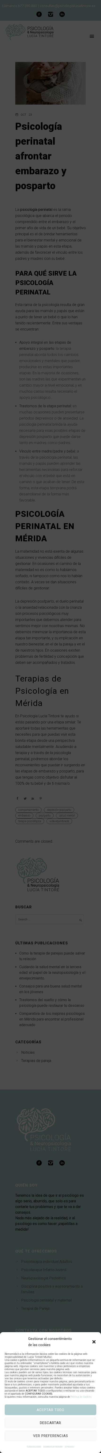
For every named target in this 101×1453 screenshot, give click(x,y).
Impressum (69, 1446)
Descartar (50, 1423)
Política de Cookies (81, 1396)
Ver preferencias (50, 1436)
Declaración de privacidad (52, 1446)
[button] (94, 1341)
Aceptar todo (50, 1410)
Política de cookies (34, 1446)
